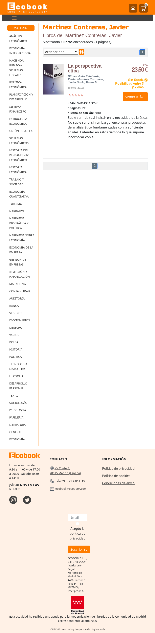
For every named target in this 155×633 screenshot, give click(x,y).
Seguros (15, 313)
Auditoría (17, 298)
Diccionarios (19, 320)
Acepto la (78, 533)
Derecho (15, 327)
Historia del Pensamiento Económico (19, 155)
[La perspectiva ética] (53, 79)
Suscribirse (78, 549)
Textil (13, 395)
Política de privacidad (118, 468)
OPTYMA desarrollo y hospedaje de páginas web (77, 629)
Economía (17, 439)
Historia (15, 349)
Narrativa (16, 211)
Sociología (18, 403)
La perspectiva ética (85, 68)
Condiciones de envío (118, 483)
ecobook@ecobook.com (70, 489)
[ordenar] (81, 52)
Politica (15, 357)
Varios (14, 335)
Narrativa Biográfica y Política (18, 223)
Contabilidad (19, 291)
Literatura (17, 425)
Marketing (17, 284)
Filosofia (16, 376)
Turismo (15, 204)
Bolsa (13, 342)
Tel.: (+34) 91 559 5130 (69, 480)
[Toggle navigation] (12, 18)
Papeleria (16, 417)
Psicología (17, 410)
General (15, 432)
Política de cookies (116, 476)
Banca (14, 306)
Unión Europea (20, 131)
